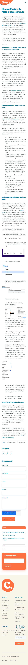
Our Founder (5, 605)
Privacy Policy (13, 660)
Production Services (20, 607)
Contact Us (5, 626)
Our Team (4, 603)
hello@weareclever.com (8, 630)
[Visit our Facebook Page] (16, 627)
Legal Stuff (4, 660)
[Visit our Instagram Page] (19, 627)
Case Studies (5, 608)
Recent (4, 527)
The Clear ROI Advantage (9, 535)
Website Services (19, 610)
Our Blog (4, 615)
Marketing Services (20, 600)
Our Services (5, 600)
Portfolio (4, 613)
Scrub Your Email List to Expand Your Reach (13, 532)
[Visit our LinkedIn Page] (23, 627)
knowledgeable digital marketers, (11, 119)
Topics (4, 545)
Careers (4, 635)
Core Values (5, 610)
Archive (4, 549)
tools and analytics (16, 90)
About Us (4, 597)
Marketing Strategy (11, 442)
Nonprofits (18, 621)
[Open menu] (25, 2)
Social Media (22, 442)
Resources (5, 618)
